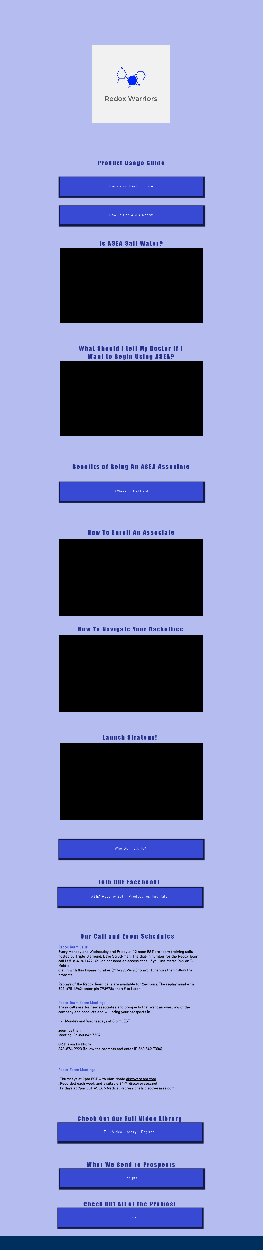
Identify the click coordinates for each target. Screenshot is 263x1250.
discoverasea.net (143, 1083)
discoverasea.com (141, 1079)
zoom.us (65, 1030)
